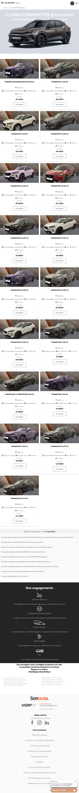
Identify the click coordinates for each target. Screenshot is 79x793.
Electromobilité (39, 641)
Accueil (5, 7)
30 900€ (59, 307)
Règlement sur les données (39, 783)
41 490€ (19, 515)
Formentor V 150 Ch (59, 81)
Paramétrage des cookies (39, 778)
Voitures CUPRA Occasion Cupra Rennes (13, 685)
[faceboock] (33, 722)
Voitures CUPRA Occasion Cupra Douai (13, 681)
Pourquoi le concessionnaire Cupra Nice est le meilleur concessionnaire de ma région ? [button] (27, 547)
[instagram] (40, 722)
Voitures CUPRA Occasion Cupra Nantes (51, 677)
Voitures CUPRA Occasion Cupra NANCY (52, 679)
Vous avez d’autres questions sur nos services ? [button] (15, 576)
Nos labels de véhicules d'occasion (39, 613)
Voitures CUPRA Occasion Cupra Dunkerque (14, 679)
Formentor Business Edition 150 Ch (19, 81)
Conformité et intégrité (40, 746)
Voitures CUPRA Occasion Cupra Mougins (52, 684)
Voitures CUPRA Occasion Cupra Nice (51, 682)
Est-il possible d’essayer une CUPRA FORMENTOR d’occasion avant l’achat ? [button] (23, 552)
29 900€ (19, 203)
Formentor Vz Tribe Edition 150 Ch (19, 394)
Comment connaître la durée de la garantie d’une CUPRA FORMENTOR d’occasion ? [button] (26, 561)
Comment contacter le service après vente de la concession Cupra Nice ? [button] (23, 571)
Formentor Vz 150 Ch (59, 133)
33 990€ (59, 408)
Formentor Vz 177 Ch (59, 446)
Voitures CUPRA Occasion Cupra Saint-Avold (52, 681)
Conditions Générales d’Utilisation (39, 740)
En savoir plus (19, 104)
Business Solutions (39, 627)
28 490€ (59, 99)
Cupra (10, 7)
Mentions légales (39, 735)
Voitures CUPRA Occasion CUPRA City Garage (15, 683)
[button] (76, 3)
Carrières (39, 762)
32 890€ (59, 356)
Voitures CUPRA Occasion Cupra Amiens (13, 678)
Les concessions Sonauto (39, 767)
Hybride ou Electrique (39, 599)
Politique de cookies (39, 757)
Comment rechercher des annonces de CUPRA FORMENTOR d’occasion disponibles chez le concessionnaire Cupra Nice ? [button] (37, 537)
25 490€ (19, 99)
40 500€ (60, 463)
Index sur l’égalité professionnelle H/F (39, 773)
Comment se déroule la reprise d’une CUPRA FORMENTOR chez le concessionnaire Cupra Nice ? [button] (30, 566)
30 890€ (19, 255)
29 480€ (59, 151)
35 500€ (19, 460)
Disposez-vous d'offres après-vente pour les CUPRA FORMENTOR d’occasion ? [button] (24, 557)
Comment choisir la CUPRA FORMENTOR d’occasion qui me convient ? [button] (22, 542)
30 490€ (59, 203)
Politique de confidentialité (39, 751)
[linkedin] (47, 722)
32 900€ (19, 411)
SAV (39, 654)
